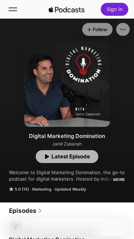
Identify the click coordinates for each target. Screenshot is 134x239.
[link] (25, 211)
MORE (119, 179)
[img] (67, 9)
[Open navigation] (13, 9)
